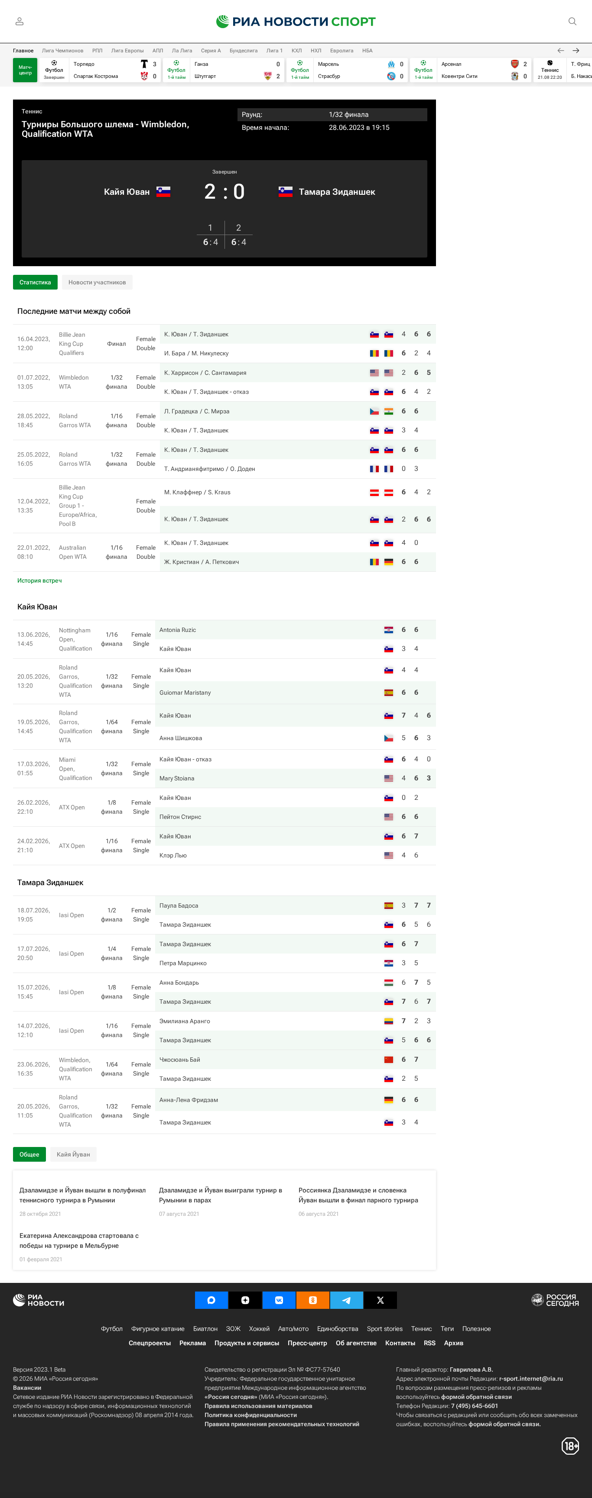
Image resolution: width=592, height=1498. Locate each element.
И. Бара (174, 353)
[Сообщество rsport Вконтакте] (279, 1300)
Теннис (32, 111)
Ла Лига (182, 51)
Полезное (476, 1329)
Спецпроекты (150, 1343)
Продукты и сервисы (247, 1343)
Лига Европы (127, 51)
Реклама (192, 1343)
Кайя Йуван (73, 1154)
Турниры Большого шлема (77, 124)
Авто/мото (293, 1329)
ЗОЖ (233, 1329)
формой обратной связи (476, 1396)
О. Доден (242, 468)
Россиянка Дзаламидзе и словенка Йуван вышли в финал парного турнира (358, 1195)
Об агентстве (356, 1343)
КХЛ (297, 51)
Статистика (35, 282)
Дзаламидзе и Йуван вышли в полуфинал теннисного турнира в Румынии (83, 1195)
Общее (29, 1154)
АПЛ (158, 51)
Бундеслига (244, 51)
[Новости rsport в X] (380, 1300)
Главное (23, 51)
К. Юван (175, 334)
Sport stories (385, 1329)
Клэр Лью (173, 855)
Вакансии (27, 1387)
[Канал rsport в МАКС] (211, 1300)
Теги (447, 1329)
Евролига (342, 51)
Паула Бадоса (178, 905)
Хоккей (259, 1329)
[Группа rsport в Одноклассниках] (312, 1300)
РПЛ (97, 51)
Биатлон (205, 1329)
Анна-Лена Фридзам (188, 1099)
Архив (453, 1343)
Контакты (400, 1343)
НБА (367, 51)
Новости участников (97, 282)
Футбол (112, 1329)
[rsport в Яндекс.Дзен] (245, 1300)
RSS (430, 1343)
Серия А (211, 51)
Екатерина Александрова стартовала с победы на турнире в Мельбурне (79, 1241)
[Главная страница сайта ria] (266, 21)
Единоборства (337, 1329)
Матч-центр (25, 70)
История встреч (39, 580)
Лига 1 (275, 51)
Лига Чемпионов (63, 51)
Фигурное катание (158, 1329)
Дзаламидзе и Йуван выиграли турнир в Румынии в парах (220, 1195)
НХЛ (316, 51)
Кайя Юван (127, 192)
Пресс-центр (307, 1343)
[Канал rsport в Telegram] (346, 1300)
